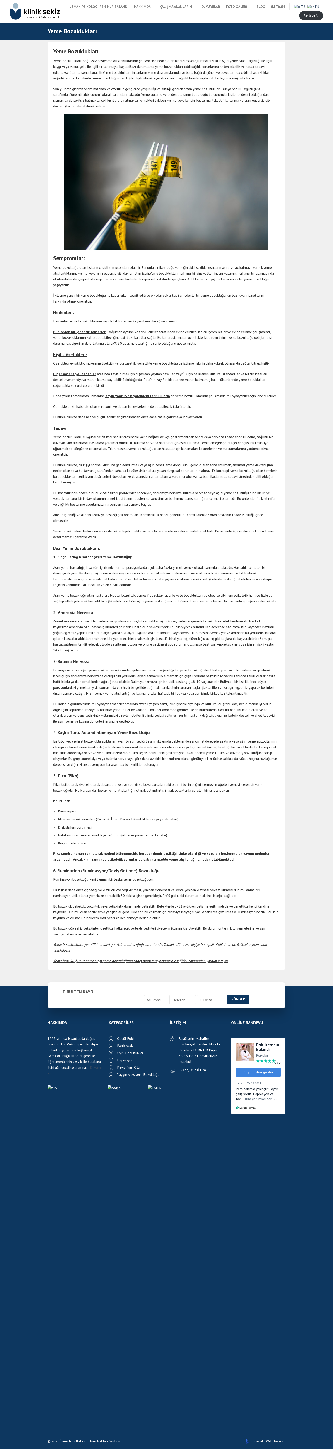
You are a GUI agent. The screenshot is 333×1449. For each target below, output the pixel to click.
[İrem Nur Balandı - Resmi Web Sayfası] (35, 11)
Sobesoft (257, 1441)
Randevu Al (311, 16)
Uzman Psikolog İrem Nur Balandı (98, 7)
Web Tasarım (275, 1441)
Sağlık (236, 89)
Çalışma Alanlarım (176, 7)
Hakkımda (142, 7)
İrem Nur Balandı (74, 1441)
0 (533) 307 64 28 (192, 1069)
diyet (131, 632)
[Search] (291, 15)
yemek (215, 632)
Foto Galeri (236, 7)
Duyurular (211, 7)
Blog (260, 7)
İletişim (278, 7)
